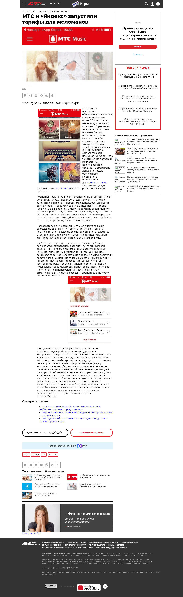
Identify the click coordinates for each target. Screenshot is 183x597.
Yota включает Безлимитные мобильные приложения (47, 485)
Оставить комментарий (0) (91, 433)
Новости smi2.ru (31, 533)
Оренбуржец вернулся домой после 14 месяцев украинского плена (137, 75)
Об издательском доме (53, 542)
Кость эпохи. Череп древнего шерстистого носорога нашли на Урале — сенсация (137, 98)
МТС (24, 89)
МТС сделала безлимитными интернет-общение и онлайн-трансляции (48, 477)
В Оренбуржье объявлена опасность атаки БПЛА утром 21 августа (138, 110)
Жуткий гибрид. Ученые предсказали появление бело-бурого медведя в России (144, 188)
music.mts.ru (63, 188)
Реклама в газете (116, 545)
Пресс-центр (72, 542)
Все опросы (138, 54)
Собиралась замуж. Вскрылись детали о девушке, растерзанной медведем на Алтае (142, 160)
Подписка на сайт (130, 542)
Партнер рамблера (67, 586)
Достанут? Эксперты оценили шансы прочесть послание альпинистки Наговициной (143, 141)
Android (91, 182)
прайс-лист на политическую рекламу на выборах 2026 (67, 548)
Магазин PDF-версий (51, 545)
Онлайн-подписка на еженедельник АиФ (99, 542)
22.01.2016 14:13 (28, 12)
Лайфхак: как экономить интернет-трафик (45, 494)
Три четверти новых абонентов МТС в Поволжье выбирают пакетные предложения (70, 408)
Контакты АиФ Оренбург (75, 545)
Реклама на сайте (97, 545)
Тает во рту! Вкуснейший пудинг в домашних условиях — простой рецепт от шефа (142, 151)
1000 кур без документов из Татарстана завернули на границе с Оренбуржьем (138, 121)
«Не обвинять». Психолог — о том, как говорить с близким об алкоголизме (138, 87)
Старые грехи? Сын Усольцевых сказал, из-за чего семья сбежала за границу (143, 169)
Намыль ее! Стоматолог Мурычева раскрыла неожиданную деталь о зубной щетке (142, 179)
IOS (104, 182)
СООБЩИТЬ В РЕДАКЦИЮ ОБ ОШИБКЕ (111, 548)
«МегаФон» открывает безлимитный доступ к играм (93, 485)
